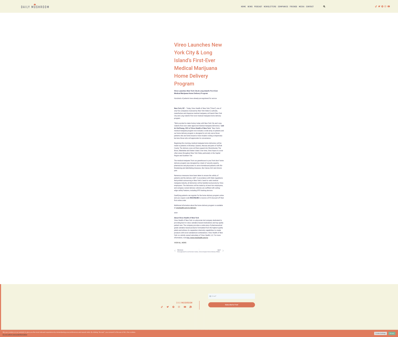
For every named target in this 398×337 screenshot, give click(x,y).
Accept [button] (392, 333)
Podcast (258, 6)
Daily (184, 302)
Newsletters (270, 6)
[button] (324, 6)
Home (243, 6)
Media (302, 6)
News (250, 6)
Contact (310, 6)
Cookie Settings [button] (380, 333)
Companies (283, 6)
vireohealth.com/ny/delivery (186, 208)
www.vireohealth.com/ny (199, 238)
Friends (293, 6)
